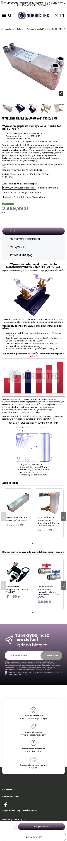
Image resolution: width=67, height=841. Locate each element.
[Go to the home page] (33, 15)
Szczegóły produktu (25, 239)
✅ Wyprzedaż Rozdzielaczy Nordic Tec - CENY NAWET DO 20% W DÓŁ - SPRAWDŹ (33, 4)
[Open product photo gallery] (61, 93)
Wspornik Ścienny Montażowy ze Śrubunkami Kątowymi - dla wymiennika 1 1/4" (48, 521)
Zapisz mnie (51, 655)
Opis (13, 231)
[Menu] (4, 15)
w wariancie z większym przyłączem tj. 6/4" (34, 419)
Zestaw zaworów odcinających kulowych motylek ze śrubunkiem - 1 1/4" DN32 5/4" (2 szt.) (49, 592)
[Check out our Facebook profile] (5, 804)
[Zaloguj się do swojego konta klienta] (56, 15)
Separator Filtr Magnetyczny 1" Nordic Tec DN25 (17, 589)
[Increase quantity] (15, 825)
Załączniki (17, 247)
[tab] (33, 231)
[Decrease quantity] (15, 828)
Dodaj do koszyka (41, 826)
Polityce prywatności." (42, 669)
